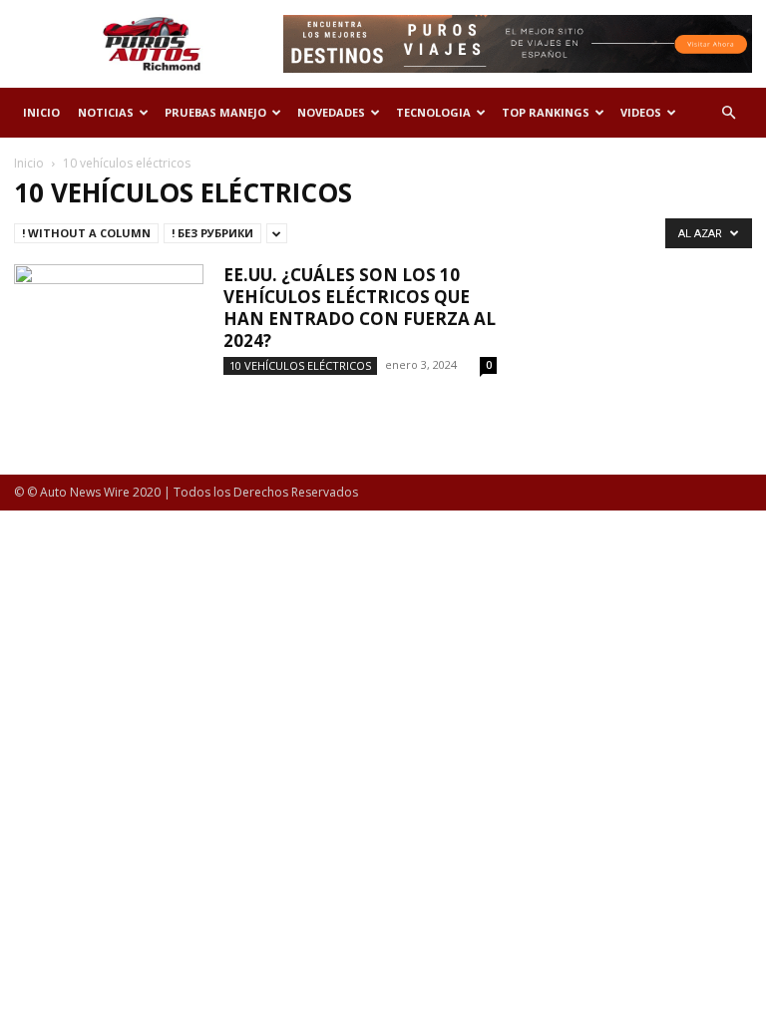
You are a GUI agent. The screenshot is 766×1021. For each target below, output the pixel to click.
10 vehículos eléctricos (300, 365)
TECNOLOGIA (433, 112)
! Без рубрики (212, 232)
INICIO (41, 112)
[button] (728, 113)
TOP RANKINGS (545, 112)
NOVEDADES (331, 112)
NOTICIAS (106, 112)
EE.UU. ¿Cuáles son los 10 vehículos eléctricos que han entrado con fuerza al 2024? (359, 307)
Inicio (29, 163)
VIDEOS (640, 112)
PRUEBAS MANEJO (215, 112)
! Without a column (86, 232)
